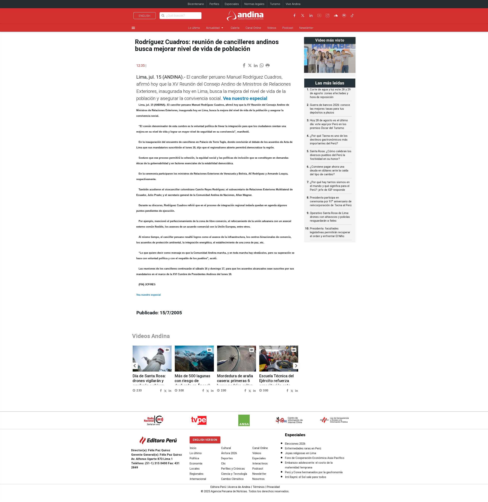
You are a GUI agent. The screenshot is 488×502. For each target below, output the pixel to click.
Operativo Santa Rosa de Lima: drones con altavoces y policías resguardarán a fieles (330, 216)
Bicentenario (196, 4)
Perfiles (214, 4)
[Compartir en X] (166, 390)
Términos (259, 487)
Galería (235, 28)
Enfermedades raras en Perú (303, 448)
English (144, 15)
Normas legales (254, 4)
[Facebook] (294, 15)
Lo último (194, 28)
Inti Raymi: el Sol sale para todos (305, 477)
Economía (196, 463)
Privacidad (273, 487)
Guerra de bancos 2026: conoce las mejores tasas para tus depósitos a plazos (330, 108)
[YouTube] (319, 15)
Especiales (232, 4)
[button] (134, 366)
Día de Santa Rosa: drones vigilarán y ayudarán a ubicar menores (149, 383)
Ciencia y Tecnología (234, 473)
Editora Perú (218, 487)
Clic (223, 463)
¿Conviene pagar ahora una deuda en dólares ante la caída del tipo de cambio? (329, 170)
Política (194, 458)
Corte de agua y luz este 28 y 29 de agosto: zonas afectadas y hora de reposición (330, 93)
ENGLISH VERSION (205, 439)
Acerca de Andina (239, 487)
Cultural (226, 448)
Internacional (198, 479)
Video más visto (329, 40)
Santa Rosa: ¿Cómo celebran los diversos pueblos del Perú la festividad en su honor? (330, 155)
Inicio (193, 448)
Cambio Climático (232, 479)
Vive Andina (293, 4)
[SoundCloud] (336, 15)
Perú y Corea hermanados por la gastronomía (314, 472)
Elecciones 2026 (295, 443)
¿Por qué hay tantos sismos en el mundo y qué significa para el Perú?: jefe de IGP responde (330, 185)
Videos (271, 28)
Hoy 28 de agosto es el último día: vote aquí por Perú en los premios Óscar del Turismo (329, 124)
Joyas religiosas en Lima (300, 453)
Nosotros (258, 479)
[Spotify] (344, 15)
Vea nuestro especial (245, 98)
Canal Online (253, 28)
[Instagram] (327, 15)
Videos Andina (151, 336)
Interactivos (260, 463)
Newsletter (306, 28)
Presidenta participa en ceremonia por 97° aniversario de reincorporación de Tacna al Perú (331, 201)
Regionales (196, 473)
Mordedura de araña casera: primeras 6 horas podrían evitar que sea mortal (235, 383)
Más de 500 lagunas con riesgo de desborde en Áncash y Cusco (194, 383)
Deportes (227, 458)
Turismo (275, 4)
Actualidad (215, 28)
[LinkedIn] (311, 15)
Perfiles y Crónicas (233, 468)
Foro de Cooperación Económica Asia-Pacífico (314, 458)
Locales (195, 468)
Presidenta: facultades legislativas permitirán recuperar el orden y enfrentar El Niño (330, 232)
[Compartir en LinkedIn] (170, 390)
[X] (303, 15)
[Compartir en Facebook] (161, 390)
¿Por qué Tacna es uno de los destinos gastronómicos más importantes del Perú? (329, 139)
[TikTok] (352, 15)
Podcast (287, 28)
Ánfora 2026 (229, 453)
